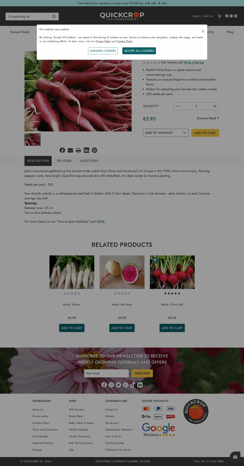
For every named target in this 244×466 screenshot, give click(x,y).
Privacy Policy (103, 41)
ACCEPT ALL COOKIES (139, 51)
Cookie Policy (125, 41)
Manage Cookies (103, 51)
